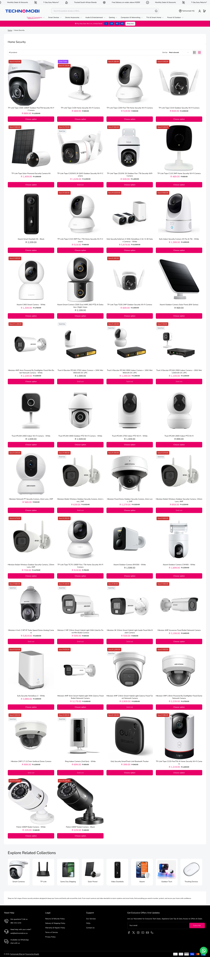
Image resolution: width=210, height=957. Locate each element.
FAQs (88, 923)
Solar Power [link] (93, 881)
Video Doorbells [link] (117, 881)
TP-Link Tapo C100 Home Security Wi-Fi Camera (80, 108)
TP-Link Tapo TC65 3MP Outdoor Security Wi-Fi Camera (129, 304)
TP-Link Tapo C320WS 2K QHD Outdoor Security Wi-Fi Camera (80, 174)
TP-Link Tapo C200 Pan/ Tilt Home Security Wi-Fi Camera (130, 108)
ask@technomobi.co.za (18, 933)
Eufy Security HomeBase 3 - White (31, 696)
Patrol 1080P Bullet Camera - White (31, 827)
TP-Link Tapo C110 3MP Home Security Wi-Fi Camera (179, 173)
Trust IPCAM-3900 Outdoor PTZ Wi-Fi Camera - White (80, 436)
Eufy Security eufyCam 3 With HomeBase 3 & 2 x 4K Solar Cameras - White (130, 240)
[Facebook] (128, 932)
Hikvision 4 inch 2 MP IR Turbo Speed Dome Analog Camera (31, 631)
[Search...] (156, 11)
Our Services (91, 919)
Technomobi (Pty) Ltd (17, 954)
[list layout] (194, 52)
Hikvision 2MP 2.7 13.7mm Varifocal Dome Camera (31, 761)
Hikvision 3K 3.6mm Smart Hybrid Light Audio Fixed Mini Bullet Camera (130, 631)
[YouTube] (142, 932)
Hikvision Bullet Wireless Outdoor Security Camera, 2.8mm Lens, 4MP (179, 500)
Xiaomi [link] (142, 881)
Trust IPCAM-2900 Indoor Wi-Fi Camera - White (31, 436)
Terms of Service (51, 932)
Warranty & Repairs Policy (55, 928)
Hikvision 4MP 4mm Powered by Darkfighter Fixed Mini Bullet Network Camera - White (31, 371)
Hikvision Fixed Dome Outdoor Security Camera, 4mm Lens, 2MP (130, 500)
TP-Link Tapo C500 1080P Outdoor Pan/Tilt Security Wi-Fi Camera (31, 109)
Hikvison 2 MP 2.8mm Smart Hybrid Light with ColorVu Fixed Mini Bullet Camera (80, 631)
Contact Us (90, 928)
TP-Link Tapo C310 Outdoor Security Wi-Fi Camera (179, 108)
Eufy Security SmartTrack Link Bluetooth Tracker (130, 761)
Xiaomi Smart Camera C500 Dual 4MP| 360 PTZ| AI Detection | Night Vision (80, 305)
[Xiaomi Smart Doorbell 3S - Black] (31, 213)
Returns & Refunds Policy (55, 919)
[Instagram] (138, 932)
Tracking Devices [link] (191, 881)
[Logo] (22, 11)
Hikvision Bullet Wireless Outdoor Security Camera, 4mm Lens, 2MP (80, 500)
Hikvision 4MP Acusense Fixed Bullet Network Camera (179, 630)
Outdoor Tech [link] (166, 881)
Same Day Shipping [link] (68, 881)
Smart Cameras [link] (19, 881)
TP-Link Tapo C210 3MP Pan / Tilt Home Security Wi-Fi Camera (80, 240)
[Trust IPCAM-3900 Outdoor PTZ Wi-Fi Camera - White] (80, 410)
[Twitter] (133, 932)
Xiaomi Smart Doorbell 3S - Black (31, 239)
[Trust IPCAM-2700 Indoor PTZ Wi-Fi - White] (129, 410)
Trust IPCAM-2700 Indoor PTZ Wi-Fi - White (130, 436)
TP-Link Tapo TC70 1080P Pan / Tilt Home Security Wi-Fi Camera (80, 565)
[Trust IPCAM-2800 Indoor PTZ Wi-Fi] (179, 410)
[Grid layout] (199, 52)
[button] (186, 10)
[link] (36, 17)
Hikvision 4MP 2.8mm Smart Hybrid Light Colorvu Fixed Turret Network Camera (129, 697)
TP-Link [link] (43, 881)
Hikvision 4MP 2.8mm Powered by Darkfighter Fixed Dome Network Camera (179, 697)
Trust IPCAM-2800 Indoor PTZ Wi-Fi (179, 436)
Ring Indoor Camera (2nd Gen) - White (80, 761)
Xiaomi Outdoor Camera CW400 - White (179, 564)
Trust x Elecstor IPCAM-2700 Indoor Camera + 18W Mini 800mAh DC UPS (80, 371)
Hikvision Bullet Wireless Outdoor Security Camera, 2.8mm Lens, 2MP (31, 565)
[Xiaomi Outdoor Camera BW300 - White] (129, 539)
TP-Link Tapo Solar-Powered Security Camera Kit (31, 173)
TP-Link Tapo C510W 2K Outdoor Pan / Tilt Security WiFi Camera (129, 174)
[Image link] (19, 872)
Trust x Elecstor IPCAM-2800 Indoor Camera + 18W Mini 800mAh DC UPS (129, 371)
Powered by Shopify (32, 954)
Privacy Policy (50, 937)
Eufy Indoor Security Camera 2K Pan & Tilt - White (179, 239)
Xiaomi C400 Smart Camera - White (31, 304)
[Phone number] (152, 932)
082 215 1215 (15, 923)
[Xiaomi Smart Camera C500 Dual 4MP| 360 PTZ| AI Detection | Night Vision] (80, 279)
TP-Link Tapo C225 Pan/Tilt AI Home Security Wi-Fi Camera (179, 762)
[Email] (147, 932)
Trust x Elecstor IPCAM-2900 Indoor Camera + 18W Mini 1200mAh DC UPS (179, 371)
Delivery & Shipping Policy (55, 923)
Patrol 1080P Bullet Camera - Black (80, 827)
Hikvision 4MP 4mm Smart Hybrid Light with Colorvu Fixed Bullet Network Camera (80, 697)
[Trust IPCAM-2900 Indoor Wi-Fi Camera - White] (31, 410)
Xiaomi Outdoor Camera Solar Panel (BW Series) (179, 304)
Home (10, 30)
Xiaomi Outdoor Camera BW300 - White (130, 564)
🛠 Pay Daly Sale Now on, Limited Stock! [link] (99, 23)
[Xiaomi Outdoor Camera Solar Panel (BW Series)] (179, 279)
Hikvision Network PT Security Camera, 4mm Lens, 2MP (31, 499)
